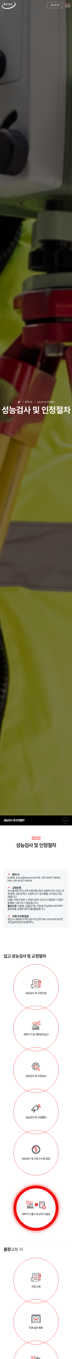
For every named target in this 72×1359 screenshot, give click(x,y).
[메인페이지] (9, 5)
